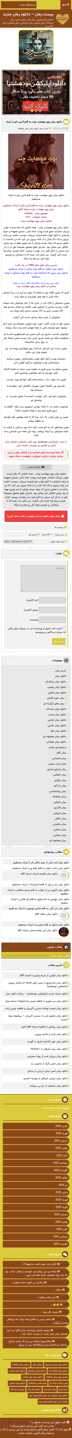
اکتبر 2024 (62, 1229)
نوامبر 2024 (61, 1222)
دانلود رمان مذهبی (17, 1383)
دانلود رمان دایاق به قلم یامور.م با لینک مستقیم (43, 925)
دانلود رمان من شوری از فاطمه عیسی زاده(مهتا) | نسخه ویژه (36, 1001)
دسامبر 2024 (61, 1214)
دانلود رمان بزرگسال (55, 682)
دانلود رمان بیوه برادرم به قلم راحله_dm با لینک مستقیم (36, 283)
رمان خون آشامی (55, 698)
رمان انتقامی (59, 775)
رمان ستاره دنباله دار (59, 1383)
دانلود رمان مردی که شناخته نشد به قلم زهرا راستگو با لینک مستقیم (36, 275)
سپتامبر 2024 (60, 1237)
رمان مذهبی (59, 829)
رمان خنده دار (50, 1389)
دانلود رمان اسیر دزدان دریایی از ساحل (47, 1071)
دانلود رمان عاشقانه (20, 1364)
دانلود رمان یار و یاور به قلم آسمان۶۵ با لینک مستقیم (40, 884)
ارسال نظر (33, 534)
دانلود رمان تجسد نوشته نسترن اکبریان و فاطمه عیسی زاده (36, 1008)
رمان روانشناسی (57, 791)
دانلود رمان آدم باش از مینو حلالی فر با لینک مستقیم (41, 862)
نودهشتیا (42, 442)
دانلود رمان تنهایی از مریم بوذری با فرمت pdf (44, 975)
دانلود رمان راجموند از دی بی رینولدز (49, 1086)
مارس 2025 (61, 1192)
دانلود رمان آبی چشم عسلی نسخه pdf (38, 930)
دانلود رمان (34, 128)
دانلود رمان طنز (58, 731)
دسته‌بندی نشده (57, 747)
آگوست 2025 (61, 1170)
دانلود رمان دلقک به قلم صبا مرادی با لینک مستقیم (36, 269)
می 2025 (63, 1185)
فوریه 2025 (62, 1200)
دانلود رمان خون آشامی (32, 1377)
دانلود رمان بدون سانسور (56, 1364)
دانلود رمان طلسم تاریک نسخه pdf (39, 874)
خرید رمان (44, 128)
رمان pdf (61, 753)
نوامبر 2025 (61, 1148)
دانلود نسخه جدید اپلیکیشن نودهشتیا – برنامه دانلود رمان (37, 994)
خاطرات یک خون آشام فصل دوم (53, 1401)
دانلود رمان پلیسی (56, 687)
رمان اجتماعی (59, 758)
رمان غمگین (60, 802)
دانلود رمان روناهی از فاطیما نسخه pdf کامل (44, 1027)
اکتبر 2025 (62, 1155)
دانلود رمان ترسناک (56, 709)
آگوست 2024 (61, 1244)
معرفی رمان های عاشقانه (57, 1377)
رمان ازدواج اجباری (56, 769)
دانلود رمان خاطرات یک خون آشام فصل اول (48, 1395)
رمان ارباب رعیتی (57, 764)
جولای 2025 (61, 1178)
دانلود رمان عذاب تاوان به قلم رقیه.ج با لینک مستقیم (41, 868)
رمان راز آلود (60, 786)
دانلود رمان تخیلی (57, 692)
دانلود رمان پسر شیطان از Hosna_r (49, 1049)
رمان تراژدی (60, 780)
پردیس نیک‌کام (17, 1389)
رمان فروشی (59, 813)
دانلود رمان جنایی (57, 720)
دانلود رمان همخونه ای (54, 736)
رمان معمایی (59, 835)
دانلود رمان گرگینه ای (58, 1370)
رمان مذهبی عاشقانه (37, 1383)
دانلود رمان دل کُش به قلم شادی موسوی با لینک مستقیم (39, 908)
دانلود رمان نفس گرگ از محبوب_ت (49, 1064)
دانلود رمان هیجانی (56, 742)
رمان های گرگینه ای (54, 703)
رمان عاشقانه (23, 128)
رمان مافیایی (59, 824)
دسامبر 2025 (61, 1141)
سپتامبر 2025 (60, 1163)
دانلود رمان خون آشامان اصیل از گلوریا (48, 1041)
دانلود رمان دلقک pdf (46, 914)
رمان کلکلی (60, 818)
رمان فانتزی (60, 807)
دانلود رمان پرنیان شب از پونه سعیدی (48, 1056)
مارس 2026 (61, 1126)
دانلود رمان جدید (57, 714)
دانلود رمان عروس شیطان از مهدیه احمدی (45, 1078)
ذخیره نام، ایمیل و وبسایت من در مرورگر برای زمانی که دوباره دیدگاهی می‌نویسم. (37, 630)
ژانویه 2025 (62, 1207)
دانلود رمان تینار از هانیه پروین (51, 1034)
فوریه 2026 (62, 1133)
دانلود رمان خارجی (56, 725)
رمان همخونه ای (57, 840)
